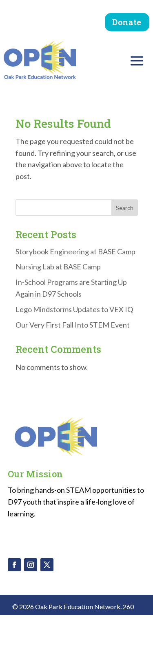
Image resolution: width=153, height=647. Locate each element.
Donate (126, 22)
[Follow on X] (46, 564)
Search (124, 207)
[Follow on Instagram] (30, 564)
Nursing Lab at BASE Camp (58, 266)
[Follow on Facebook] (14, 564)
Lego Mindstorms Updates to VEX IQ (74, 309)
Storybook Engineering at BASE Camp (75, 251)
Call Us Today (82, 630)
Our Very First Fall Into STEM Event (73, 324)
